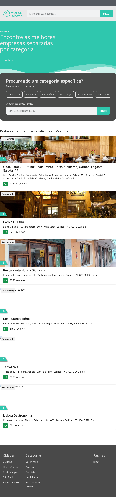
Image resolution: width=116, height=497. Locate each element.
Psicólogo (66, 94)
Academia (14, 94)
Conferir (8, 60)
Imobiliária (48, 94)
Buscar (106, 13)
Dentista (31, 94)
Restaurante (85, 94)
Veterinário (104, 94)
